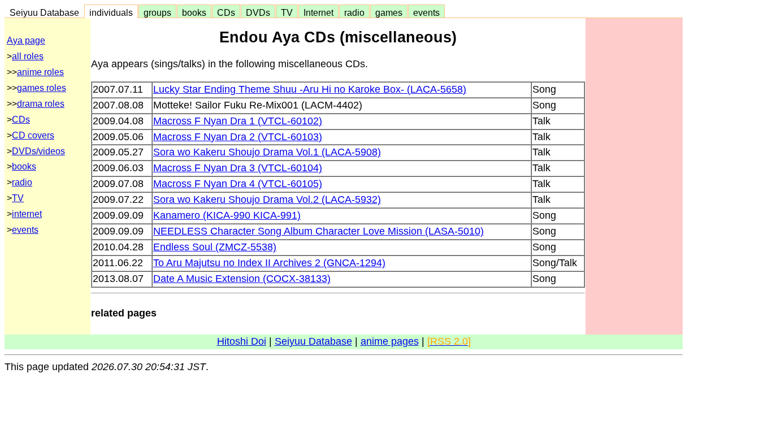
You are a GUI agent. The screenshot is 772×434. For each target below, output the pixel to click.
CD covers (33, 135)
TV (286, 12)
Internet (318, 12)
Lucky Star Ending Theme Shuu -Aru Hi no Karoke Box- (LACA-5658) (309, 89)
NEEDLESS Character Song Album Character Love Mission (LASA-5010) (318, 231)
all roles (28, 56)
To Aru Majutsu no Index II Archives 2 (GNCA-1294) (269, 262)
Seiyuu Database (44, 12)
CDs (226, 12)
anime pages (390, 341)
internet (27, 214)
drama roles (40, 103)
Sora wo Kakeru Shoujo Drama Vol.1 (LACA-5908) (267, 152)
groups (157, 12)
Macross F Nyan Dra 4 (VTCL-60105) (237, 183)
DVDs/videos (38, 151)
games (389, 12)
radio (354, 12)
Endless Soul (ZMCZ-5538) (214, 247)
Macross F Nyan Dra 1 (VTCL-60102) (237, 121)
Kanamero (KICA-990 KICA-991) (227, 215)
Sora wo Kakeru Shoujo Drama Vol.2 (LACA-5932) (267, 199)
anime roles (40, 72)
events (426, 12)
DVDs (258, 12)
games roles (41, 88)
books (194, 12)
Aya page (26, 40)
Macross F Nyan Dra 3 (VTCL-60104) (237, 167)
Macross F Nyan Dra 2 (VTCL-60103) (237, 136)
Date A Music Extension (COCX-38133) (242, 278)
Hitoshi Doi (241, 341)
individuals (111, 12)
